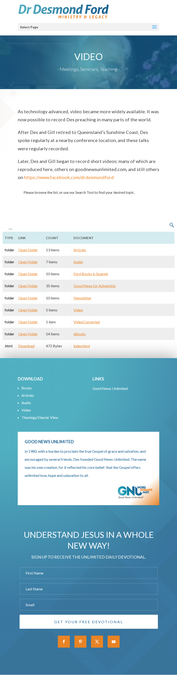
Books (26, 388)
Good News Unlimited (110, 388)
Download (26, 346)
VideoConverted (87, 322)
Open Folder (28, 250)
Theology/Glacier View (39, 417)
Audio (78, 262)
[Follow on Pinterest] (80, 642)
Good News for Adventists (95, 286)
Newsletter (82, 298)
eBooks (80, 334)
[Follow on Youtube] (114, 642)
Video (78, 310)
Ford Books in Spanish (91, 274)
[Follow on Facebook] (64, 642)
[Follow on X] (97, 642)
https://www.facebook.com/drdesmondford (69, 177)
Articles (80, 250)
